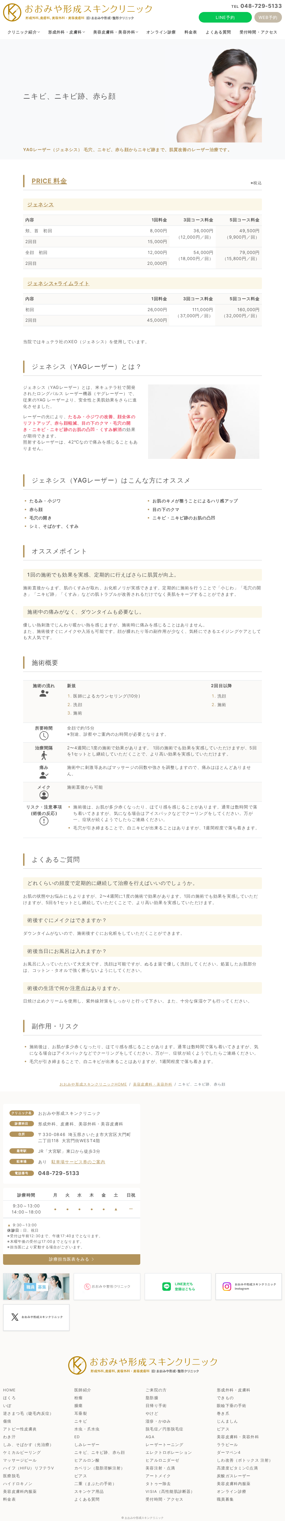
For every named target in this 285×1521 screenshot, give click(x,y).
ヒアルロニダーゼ (162, 1460)
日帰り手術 (156, 1405)
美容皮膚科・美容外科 (114, 32)
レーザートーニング (164, 1444)
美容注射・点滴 (160, 1468)
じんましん (227, 1421)
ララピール (227, 1444)
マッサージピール (20, 1460)
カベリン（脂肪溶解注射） (99, 1468)
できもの (225, 1398)
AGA (150, 1437)
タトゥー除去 (158, 1483)
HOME (9, 1390)
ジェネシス (40, 204)
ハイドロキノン (18, 1483)
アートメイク (158, 1476)
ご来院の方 (156, 1390)
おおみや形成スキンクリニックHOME (93, 1084)
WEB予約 (268, 17)
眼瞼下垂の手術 (231, 1405)
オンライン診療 (161, 32)
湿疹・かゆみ (158, 1421)
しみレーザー (87, 1444)
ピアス (223, 1429)
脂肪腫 (152, 1398)
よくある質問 (218, 32)
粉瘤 (78, 1398)
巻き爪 (223, 1413)
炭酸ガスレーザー (233, 1476)
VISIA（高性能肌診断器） (170, 1491)
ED (77, 1437)
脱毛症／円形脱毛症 (164, 1429)
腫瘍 (78, 1405)
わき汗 (9, 1437)
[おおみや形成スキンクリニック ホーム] (77, 12)
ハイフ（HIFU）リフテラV (28, 1468)
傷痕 (7, 1421)
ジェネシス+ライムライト (58, 283)
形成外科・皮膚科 (65, 32)
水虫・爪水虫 (87, 1429)
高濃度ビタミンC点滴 (237, 1468)
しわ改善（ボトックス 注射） (245, 1460)
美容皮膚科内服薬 (233, 1483)
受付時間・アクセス (258, 32)
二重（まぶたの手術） (95, 1483)
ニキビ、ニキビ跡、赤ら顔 (99, 1452)
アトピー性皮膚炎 (20, 1429)
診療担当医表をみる (70, 1259)
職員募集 (225, 1499)
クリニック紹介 (22, 32)
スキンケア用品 (89, 1491)
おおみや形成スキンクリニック (144, 1517)
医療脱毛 (11, 1476)
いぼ (7, 1405)
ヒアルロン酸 (87, 1460)
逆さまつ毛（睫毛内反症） (28, 1413)
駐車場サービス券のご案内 (78, 1161)
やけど (152, 1413)
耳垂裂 (80, 1413)
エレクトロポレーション (169, 1452)
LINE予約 (225, 17)
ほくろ (9, 1398)
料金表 (191, 32)
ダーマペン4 (229, 1452)
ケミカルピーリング (22, 1452)
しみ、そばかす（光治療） (28, 1444)
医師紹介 (82, 1390)
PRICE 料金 (49, 181)
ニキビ (80, 1421)
